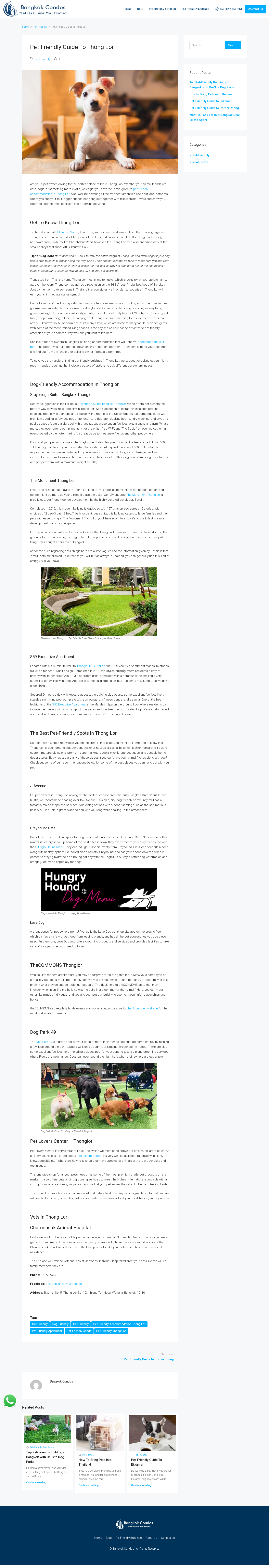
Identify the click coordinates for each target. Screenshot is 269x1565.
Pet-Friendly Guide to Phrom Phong (214, 108)
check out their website (142, 1008)
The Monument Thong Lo (143, 495)
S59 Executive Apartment (69, 704)
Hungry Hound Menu (50, 847)
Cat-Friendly (40, 1324)
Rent (128, 9)
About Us (151, 1537)
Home (98, 1537)
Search (233, 45)
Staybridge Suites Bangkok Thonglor (102, 404)
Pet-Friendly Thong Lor (111, 1331)
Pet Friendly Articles (162, 9)
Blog (109, 1537)
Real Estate (48, 1447)
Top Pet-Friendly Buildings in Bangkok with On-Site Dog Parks (46, 1457)
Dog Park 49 (44, 1042)
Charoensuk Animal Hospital (63, 1284)
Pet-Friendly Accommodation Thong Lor (119, 1324)
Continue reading (36, 1482)
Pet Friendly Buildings (195, 9)
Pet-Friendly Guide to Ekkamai (210, 101)
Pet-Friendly (40, 26)
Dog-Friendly (60, 1324)
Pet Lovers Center (89, 1156)
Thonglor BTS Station (91, 666)
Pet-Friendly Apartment (47, 1331)
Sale (140, 9)
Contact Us (255, 9)
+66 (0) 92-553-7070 (231, 9)
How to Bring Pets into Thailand (211, 94)
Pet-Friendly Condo (79, 1331)
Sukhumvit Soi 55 (67, 232)
